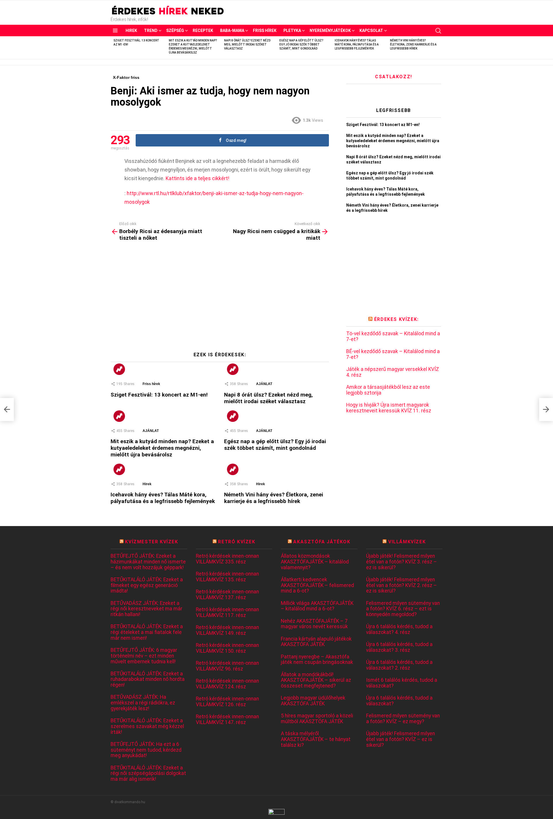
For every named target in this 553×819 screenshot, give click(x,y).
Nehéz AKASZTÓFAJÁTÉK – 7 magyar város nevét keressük (314, 624)
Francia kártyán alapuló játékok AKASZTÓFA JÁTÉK (316, 641)
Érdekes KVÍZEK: (396, 319)
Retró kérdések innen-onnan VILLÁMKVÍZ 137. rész (227, 594)
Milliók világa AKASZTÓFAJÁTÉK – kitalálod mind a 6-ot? (317, 606)
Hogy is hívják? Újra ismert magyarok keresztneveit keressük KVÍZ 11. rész (388, 408)
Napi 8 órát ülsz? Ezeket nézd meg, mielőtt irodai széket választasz (247, 44)
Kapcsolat (371, 30)
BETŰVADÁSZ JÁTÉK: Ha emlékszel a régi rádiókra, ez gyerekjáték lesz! (143, 702)
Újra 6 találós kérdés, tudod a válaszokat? (399, 700)
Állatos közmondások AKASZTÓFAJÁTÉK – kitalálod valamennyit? (315, 561)
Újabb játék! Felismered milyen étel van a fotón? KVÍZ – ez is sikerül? (400, 739)
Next (439, 47)
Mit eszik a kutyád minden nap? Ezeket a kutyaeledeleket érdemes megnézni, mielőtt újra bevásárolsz (162, 448)
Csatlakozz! (393, 76)
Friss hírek (264, 30)
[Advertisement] (220, 298)
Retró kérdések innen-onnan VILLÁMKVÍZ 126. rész (227, 701)
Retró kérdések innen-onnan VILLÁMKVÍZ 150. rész (227, 648)
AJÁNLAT (264, 384)
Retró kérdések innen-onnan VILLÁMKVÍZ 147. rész (227, 719)
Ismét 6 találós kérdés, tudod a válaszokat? (401, 683)
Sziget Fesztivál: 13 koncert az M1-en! (159, 394)
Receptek (203, 30)
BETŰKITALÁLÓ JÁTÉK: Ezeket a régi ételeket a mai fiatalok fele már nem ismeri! (147, 632)
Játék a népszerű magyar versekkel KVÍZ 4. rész (392, 372)
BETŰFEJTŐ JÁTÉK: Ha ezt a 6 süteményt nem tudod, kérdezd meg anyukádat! (146, 750)
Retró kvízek (236, 541)
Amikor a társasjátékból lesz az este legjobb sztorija (388, 390)
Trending (119, 369)
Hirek (131, 30)
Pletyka (292, 30)
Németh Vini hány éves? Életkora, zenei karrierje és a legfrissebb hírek (413, 44)
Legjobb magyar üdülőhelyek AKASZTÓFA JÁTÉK (313, 700)
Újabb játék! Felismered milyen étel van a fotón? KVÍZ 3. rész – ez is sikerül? (401, 561)
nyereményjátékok (330, 30)
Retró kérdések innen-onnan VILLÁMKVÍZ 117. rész (227, 612)
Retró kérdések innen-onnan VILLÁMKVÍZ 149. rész (227, 630)
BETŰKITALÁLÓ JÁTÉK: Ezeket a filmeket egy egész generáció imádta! (147, 585)
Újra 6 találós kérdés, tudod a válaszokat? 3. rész (399, 647)
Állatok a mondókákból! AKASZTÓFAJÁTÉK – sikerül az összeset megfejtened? (316, 680)
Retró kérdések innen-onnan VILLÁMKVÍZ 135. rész (227, 576)
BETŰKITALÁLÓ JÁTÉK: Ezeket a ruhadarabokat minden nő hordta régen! (148, 679)
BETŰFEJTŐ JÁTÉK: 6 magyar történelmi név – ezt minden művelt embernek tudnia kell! (144, 655)
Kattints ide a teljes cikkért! (197, 178)
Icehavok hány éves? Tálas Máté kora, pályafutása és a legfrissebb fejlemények (357, 44)
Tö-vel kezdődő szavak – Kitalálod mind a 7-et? (393, 336)
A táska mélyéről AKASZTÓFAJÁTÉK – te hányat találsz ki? (316, 739)
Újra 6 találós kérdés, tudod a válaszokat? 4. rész (399, 629)
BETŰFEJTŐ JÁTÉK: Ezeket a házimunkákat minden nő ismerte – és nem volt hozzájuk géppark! (148, 561)
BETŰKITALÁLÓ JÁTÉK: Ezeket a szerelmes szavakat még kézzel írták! (147, 726)
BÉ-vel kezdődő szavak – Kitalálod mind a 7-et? (393, 354)
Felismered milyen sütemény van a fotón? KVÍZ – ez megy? (403, 718)
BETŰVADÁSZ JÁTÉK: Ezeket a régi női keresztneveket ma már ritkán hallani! (146, 609)
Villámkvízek (407, 541)
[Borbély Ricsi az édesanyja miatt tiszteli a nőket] (7, 409)
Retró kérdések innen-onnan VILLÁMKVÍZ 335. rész (227, 559)
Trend (151, 30)
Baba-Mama (232, 30)
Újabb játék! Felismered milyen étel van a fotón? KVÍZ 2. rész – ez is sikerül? (401, 585)
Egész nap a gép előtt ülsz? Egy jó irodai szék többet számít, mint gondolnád (301, 44)
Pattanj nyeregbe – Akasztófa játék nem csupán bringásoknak (317, 659)
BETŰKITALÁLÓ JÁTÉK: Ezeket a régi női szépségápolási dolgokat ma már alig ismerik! (148, 773)
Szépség (175, 30)
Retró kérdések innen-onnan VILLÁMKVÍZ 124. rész (227, 684)
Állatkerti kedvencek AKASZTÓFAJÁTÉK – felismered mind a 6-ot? (317, 585)
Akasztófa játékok (321, 541)
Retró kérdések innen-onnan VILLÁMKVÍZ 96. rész (227, 666)
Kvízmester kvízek (151, 541)
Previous (113, 47)
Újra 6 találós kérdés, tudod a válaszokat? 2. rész (399, 665)
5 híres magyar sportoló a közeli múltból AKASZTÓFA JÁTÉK (317, 718)
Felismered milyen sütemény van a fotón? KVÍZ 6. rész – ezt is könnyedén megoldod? (403, 609)
